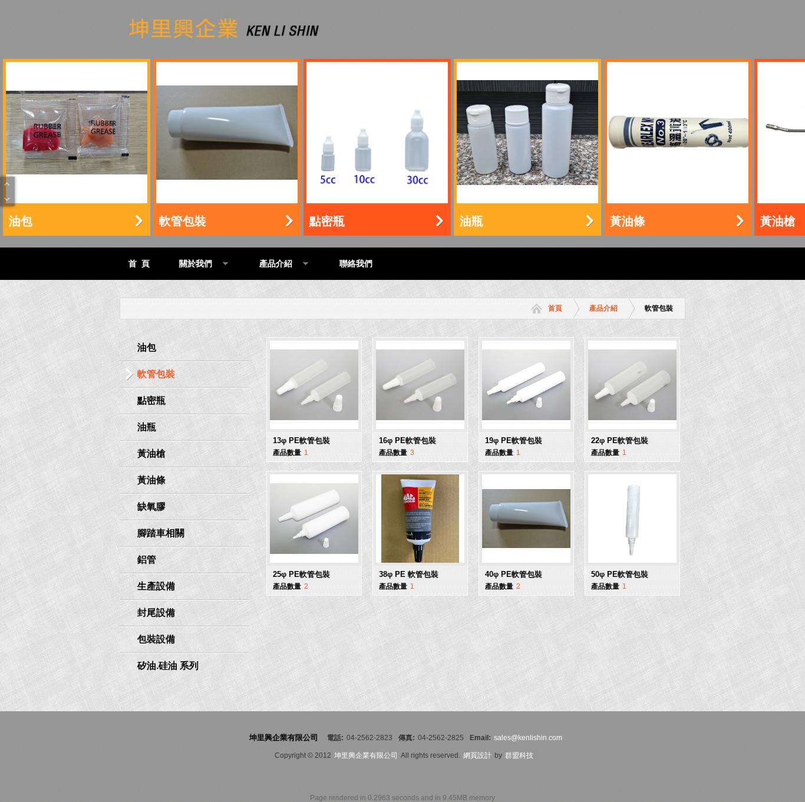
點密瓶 (327, 220)
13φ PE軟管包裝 (301, 440)
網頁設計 (477, 755)
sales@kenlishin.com (528, 738)
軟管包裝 (182, 220)
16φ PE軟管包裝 (407, 440)
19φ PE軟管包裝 (513, 440)
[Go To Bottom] (7, 199)
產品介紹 (603, 308)
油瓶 (471, 220)
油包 (20, 220)
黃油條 (627, 220)
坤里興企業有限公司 (366, 755)
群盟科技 (519, 755)
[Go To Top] (7, 184)
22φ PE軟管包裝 (619, 440)
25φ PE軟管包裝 (301, 574)
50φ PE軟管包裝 (619, 574)
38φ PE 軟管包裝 (408, 574)
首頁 (555, 308)
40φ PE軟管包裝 (513, 574)
